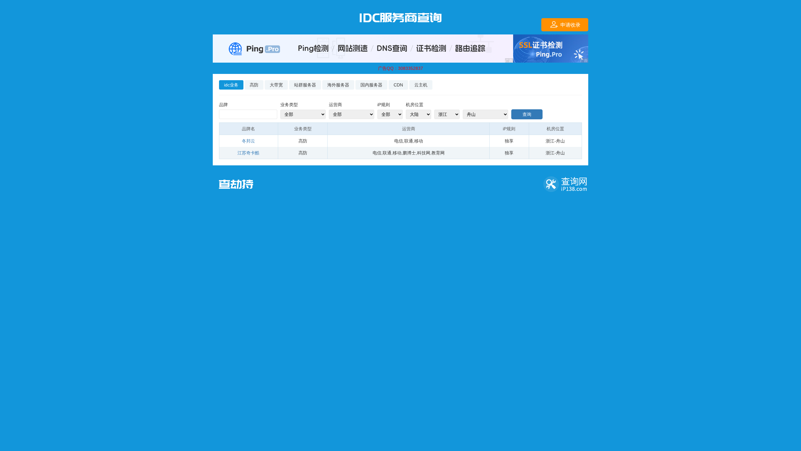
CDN (398, 84)
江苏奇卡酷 (248, 152)
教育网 (438, 152)
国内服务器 (371, 84)
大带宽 (276, 84)
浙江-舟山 (555, 140)
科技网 (423, 152)
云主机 (420, 84)
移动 (418, 140)
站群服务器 (305, 84)
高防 (254, 84)
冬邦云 (248, 140)
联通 (408, 140)
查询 (527, 114)
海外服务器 (338, 84)
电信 (398, 140)
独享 (509, 140)
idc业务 (231, 84)
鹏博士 (409, 152)
